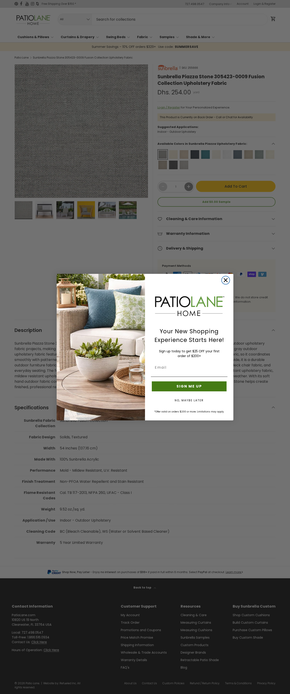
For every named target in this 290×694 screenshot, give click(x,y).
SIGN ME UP (189, 386)
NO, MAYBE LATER (189, 400)
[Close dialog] (226, 280)
